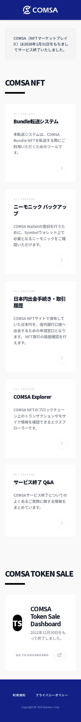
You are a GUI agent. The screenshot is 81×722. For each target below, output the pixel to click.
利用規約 (19, 695)
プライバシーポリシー (52, 695)
